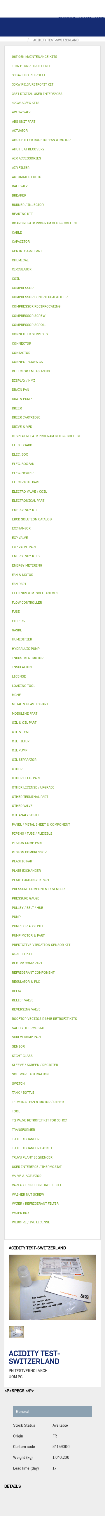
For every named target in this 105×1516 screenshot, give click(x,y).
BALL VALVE (21, 186)
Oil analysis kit (26, 815)
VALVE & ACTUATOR (26, 1176)
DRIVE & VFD (22, 426)
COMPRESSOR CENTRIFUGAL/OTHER (40, 297)
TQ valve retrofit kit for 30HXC (39, 1120)
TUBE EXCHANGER (25, 1139)
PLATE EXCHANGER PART (30, 880)
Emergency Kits (26, 556)
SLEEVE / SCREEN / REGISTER (35, 1065)
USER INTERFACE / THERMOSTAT (37, 1166)
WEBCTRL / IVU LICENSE (31, 1222)
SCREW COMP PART (26, 1037)
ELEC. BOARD (22, 445)
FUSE (16, 611)
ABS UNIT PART (23, 121)
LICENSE (19, 676)
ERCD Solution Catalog (32, 519)
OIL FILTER (20, 741)
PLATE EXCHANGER (26, 870)
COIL (16, 278)
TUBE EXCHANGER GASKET (32, 1148)
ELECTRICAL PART (26, 482)
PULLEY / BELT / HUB (27, 907)
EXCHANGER (21, 528)
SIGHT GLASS (22, 1055)
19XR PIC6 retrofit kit (31, 66)
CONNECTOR (21, 343)
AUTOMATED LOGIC (26, 177)
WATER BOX (20, 1213)
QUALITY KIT (22, 954)
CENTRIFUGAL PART (27, 251)
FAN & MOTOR (22, 574)
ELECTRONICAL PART (28, 500)
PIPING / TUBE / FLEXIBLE (32, 833)
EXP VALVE (20, 537)
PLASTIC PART (23, 861)
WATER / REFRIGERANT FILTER (35, 1203)
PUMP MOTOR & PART (28, 935)
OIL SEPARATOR (24, 759)
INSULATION (22, 667)
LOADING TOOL (23, 685)
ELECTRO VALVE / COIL (29, 491)
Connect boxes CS (27, 362)
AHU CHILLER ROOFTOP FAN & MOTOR (41, 140)
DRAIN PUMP (22, 399)
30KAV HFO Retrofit (28, 75)
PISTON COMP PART (27, 843)
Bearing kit (22, 214)
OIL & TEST (21, 732)
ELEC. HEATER (23, 473)
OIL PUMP (19, 750)
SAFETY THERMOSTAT (28, 1028)
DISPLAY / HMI (23, 380)
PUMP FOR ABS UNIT (27, 926)
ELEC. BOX (20, 454)
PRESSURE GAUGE (25, 898)
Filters (18, 621)
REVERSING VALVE (26, 1009)
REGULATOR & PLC (26, 981)
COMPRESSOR (23, 288)
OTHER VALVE (22, 806)
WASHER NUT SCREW (28, 1194)
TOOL (16, 1111)
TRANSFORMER (23, 1129)
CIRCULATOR (22, 269)
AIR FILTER (20, 167)
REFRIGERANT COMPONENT (33, 972)
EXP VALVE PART (24, 547)
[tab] (52, 56)
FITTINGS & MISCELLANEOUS (35, 593)
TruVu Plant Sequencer (32, 1157)
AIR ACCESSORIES (26, 158)
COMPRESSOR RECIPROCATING (36, 306)
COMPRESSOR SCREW (29, 315)
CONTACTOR (21, 353)
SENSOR (18, 1046)
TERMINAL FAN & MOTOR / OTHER (38, 1102)
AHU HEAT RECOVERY (28, 149)
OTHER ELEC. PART (26, 778)
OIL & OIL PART (24, 722)
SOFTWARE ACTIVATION (30, 1074)
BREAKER (19, 195)
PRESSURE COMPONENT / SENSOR (38, 889)
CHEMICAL (20, 260)
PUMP (16, 916)
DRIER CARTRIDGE (26, 417)
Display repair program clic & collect (46, 436)
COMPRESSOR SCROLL (29, 325)
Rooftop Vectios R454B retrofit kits (44, 1018)
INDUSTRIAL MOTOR (27, 658)
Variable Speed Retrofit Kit (36, 1185)
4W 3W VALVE (22, 112)
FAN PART (19, 584)
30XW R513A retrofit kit (32, 84)
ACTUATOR (20, 130)
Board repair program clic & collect (45, 223)
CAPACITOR (21, 241)
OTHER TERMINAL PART (30, 796)
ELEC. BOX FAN (23, 464)
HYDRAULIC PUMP (26, 648)
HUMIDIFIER (22, 639)
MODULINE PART (24, 713)
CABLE (17, 232)
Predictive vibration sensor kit (41, 945)
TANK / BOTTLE (23, 1092)
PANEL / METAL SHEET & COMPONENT (41, 824)
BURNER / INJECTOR (28, 204)
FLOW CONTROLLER (27, 602)
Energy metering (27, 565)
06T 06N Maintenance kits (34, 56)
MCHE (16, 695)
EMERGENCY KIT (25, 510)
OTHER (17, 769)
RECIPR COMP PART (27, 963)
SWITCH (18, 1083)
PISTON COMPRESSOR (29, 852)
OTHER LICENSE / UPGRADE (33, 787)
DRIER (17, 408)
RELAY (17, 991)
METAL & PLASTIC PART (30, 704)
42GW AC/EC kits (25, 103)
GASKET (18, 630)
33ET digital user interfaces (37, 93)
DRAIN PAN (20, 389)
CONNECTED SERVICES (30, 334)
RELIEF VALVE (23, 1000)
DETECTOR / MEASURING (31, 371)
